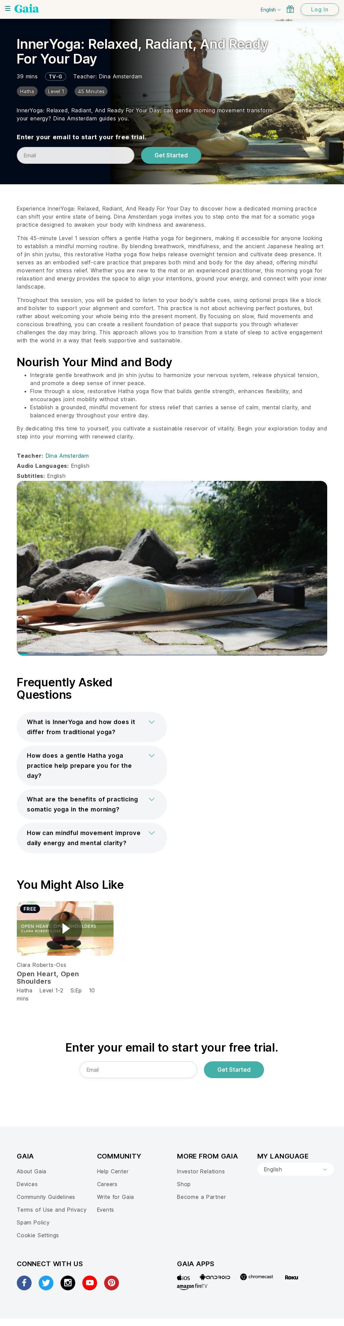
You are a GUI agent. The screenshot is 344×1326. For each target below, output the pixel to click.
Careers (107, 1184)
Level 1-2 (51, 990)
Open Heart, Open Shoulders (48, 977)
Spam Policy (33, 1222)
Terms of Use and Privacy (51, 1209)
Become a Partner (201, 1197)
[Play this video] (65, 928)
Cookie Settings (38, 1235)
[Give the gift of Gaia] (290, 9)
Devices (27, 1184)
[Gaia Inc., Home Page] (26, 8)
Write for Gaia (115, 1197)
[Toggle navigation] (7, 8)
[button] (92, 727)
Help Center (113, 1171)
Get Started (171, 155)
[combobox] (295, 1169)
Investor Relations (201, 1171)
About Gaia (31, 1171)
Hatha (25, 990)
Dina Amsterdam (120, 76)
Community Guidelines (46, 1197)
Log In (320, 9)
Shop (184, 1184)
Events (106, 1209)
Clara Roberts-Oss (42, 964)
